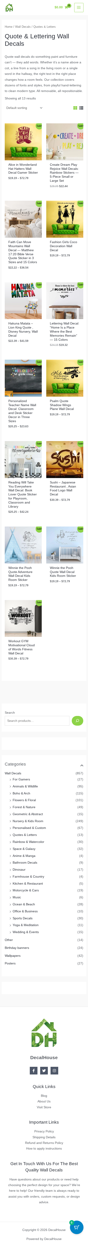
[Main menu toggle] (78, 7)
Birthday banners (17, 948)
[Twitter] (44, 1070)
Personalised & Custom (29, 828)
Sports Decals (22, 918)
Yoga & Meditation (26, 925)
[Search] (77, 721)
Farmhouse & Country (28, 876)
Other (9, 940)
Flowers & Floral (24, 800)
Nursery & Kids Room (28, 821)
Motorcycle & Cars (26, 890)
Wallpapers (13, 955)
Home (8, 26)
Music (17, 897)
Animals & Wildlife (25, 786)
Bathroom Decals (25, 862)
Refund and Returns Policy (44, 1143)
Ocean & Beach (24, 904)
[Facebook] (33, 1070)
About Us (44, 1101)
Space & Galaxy (24, 849)
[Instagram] (54, 1070)
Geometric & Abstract (28, 814)
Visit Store (44, 1107)
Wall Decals (13, 773)
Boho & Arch (21, 793)
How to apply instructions (44, 1148)
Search (10, 712)
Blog (44, 1095)
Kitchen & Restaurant (28, 883)
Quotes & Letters (25, 835)
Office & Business (25, 911)
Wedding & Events (26, 932)
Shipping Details (44, 1137)
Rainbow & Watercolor (28, 842)
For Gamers (21, 779)
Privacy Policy (44, 1131)
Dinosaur (19, 869)
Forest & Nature (24, 807)
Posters (10, 963)
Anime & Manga (24, 856)
